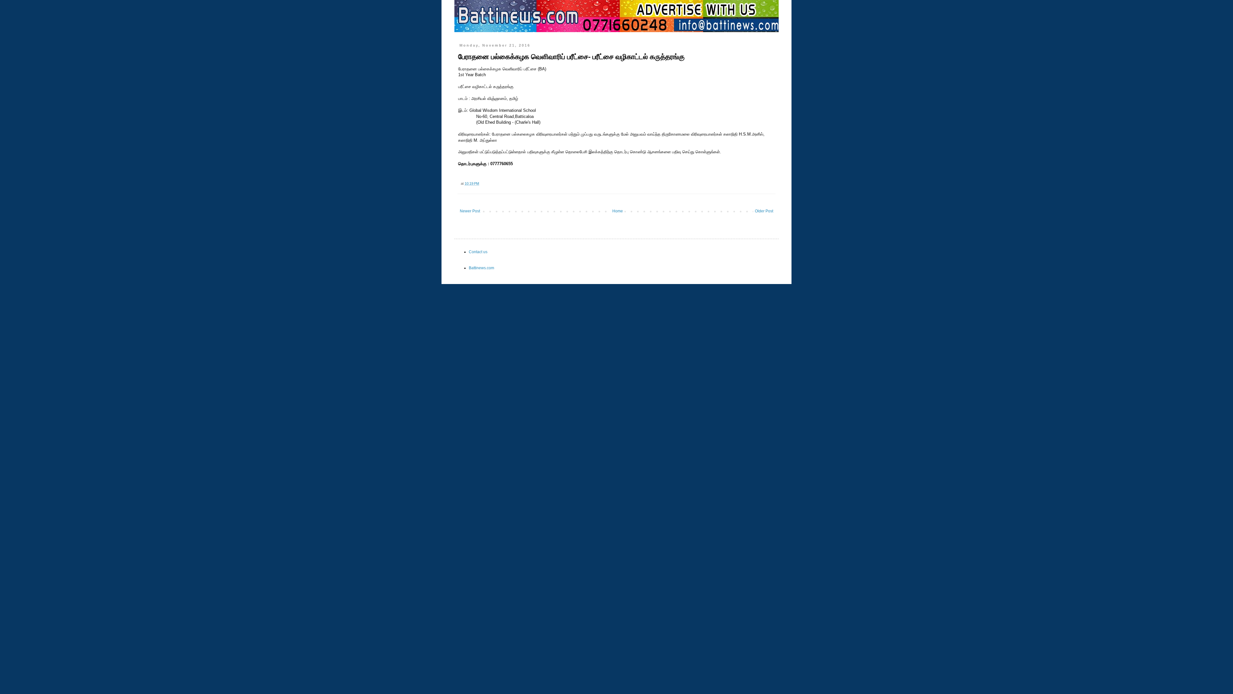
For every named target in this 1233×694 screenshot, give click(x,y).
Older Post (764, 211)
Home (617, 211)
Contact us (478, 252)
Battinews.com (481, 268)
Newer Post (470, 211)
